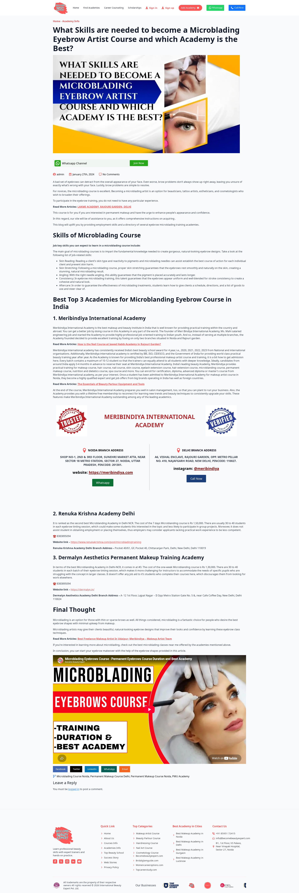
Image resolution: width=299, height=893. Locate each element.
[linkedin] (73, 861)
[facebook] (55, 861)
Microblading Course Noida (73, 776)
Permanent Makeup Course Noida (151, 776)
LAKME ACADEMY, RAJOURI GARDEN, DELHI (104, 206)
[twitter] (61, 861)
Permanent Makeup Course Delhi (110, 776)
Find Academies (91, 7)
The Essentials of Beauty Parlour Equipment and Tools (111, 384)
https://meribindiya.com (111, 472)
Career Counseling (114, 7)
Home (76, 7)
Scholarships (134, 7)
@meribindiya (206, 468)
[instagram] (67, 861)
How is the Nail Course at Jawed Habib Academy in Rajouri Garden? (119, 344)
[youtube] (79, 861)
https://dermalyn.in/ (82, 589)
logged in (73, 789)
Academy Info (70, 21)
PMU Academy (180, 776)
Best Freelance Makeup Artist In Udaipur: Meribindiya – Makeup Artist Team (125, 638)
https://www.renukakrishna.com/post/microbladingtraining (106, 542)
